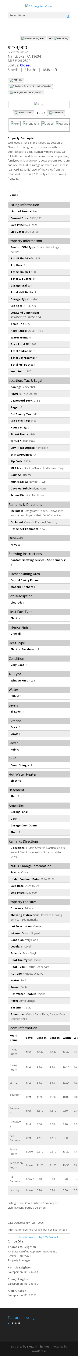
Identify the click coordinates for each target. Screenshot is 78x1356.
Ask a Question (34, 92)
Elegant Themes (38, 1346)
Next (51, 38)
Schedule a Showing (41, 86)
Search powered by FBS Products (39, 1237)
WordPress (39, 1351)
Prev (42, 38)
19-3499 (15, 1323)
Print (19, 80)
